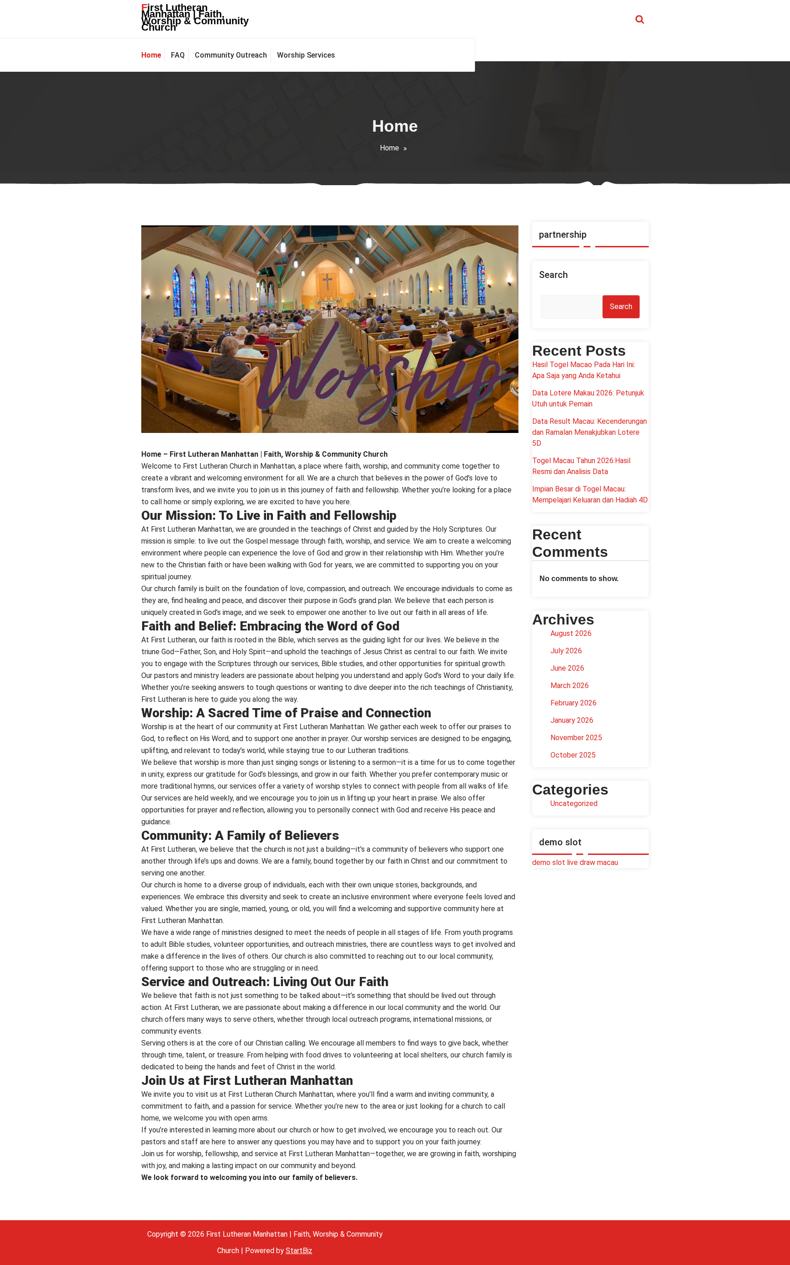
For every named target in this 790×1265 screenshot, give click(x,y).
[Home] (153, 55)
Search (553, 274)
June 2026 (567, 668)
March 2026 (569, 685)
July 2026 (566, 650)
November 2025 (576, 737)
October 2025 (573, 755)
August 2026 (571, 633)
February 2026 (573, 703)
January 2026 (571, 720)
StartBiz (299, 1250)
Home (389, 148)
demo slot (548, 862)
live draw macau (592, 862)
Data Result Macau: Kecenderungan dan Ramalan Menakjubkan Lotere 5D (589, 432)
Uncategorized (574, 803)
